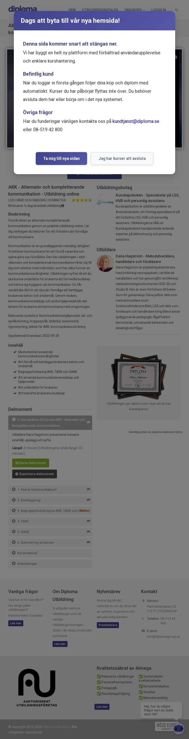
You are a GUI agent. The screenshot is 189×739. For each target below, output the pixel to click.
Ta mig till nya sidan (61, 158)
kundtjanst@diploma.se (135, 121)
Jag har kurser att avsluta (122, 158)
